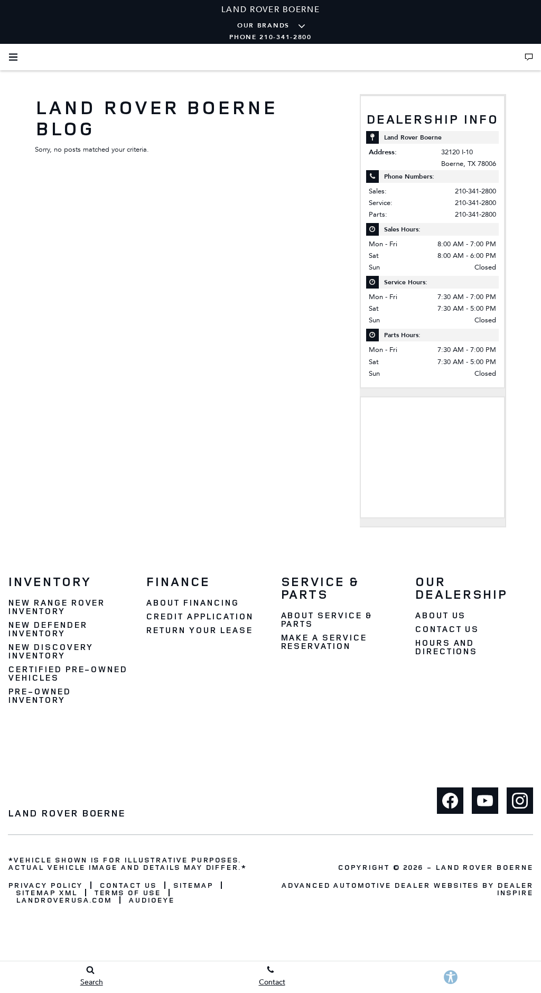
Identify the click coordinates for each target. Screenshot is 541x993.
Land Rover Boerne (484, 867)
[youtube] (485, 800)
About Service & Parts (326, 619)
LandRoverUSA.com (63, 900)
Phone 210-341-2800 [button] (270, 37)
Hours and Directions (446, 646)
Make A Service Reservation (324, 641)
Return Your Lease (199, 630)
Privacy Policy (45, 885)
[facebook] (450, 800)
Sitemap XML (46, 892)
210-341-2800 (475, 191)
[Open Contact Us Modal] (529, 57)
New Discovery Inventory (50, 651)
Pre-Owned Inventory (39, 695)
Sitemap (193, 885)
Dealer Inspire (515, 888)
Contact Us (447, 629)
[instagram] (520, 800)
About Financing (192, 602)
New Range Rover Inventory (56, 606)
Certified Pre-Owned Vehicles (67, 673)
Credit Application (199, 616)
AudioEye (151, 900)
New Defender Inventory (47, 628)
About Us (440, 615)
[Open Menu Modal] (13, 57)
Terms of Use (127, 892)
